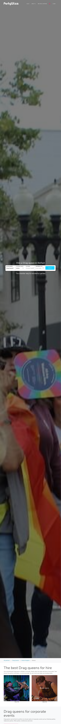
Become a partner (42, 3)
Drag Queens (15, 660)
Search (50, 268)
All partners (7, 660)
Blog (28, 3)
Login (54, 3)
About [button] (33, 3)
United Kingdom (25, 660)
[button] (49, 4)
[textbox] (40, 268)
